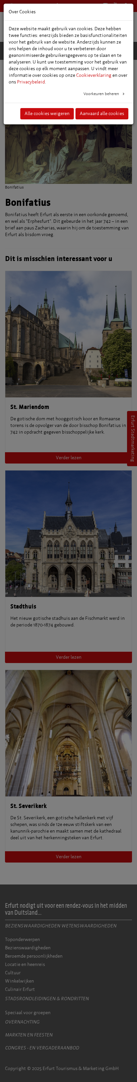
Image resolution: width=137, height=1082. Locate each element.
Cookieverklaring (93, 75)
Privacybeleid (31, 82)
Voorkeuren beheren (101, 93)
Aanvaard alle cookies (102, 113)
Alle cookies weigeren (47, 113)
